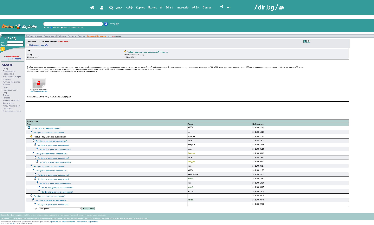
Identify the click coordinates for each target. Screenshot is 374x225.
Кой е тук (61, 36)
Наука (5, 87)
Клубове (29, 36)
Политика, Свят (10, 90)
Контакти (7, 79)
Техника (6, 95)
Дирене (38, 36)
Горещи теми (8, 74)
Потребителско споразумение (87, 222)
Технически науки (49, 41)
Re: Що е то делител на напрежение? (49, 133)
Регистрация (50, 36)
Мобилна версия (68, 222)
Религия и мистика (11, 100)
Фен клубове (8, 103)
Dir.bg (5, 69)
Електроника (64, 41)
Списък (81, 36)
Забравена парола (13, 59)
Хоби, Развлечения (11, 106)
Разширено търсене (76, 27)
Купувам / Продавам (96, 36)
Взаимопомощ (9, 71)
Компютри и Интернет (12, 77)
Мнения (6, 84)
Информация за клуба (38, 45)
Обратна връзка (55, 222)
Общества (7, 108)
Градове (6, 98)
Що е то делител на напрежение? (46, 128)
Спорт (5, 92)
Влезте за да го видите (38, 90)
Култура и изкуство (11, 82)
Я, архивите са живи (12, 111)
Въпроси (72, 36)
